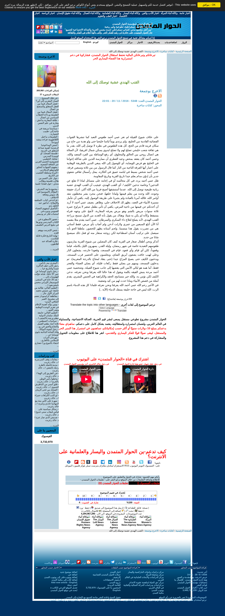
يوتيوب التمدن (158, 590)
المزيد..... (54, 249)
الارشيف (117, 577)
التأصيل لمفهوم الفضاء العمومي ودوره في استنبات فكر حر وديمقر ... (47, 212)
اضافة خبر (72, 574)
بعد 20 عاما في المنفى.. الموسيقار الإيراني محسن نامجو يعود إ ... (46, 282)
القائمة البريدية (114, 585)
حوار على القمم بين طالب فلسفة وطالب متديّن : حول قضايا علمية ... (47, 182)
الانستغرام (119, 465)
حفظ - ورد (84, 508)
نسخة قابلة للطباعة (137, 508)
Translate (122, 310)
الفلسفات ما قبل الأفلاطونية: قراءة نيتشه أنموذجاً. (47, 139)
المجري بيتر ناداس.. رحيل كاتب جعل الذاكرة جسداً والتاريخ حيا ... (47, 266)
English (117, 590)
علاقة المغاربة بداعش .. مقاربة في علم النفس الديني (47, 123)
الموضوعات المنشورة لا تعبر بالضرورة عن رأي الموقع (182, 597)
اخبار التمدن (115, 572)
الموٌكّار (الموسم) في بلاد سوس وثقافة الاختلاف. (48, 194)
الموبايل (69, 465)
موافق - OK (209, 4)
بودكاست (48, 563)
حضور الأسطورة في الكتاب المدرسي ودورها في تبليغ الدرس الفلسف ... (47, 223)
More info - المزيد (85, 7)
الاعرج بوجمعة (151, 51)
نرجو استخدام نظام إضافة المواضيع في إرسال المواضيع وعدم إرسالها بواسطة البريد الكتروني (164, 600)
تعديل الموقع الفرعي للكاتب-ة (63, 587)
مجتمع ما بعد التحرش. (46, 189)
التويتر (141, 465)
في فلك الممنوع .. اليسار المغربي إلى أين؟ (47, 99)
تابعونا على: (157, 464)
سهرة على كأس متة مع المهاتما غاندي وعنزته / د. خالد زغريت (47, 403)
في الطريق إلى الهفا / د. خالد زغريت (47, 374)
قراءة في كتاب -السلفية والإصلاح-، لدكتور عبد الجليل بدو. (46, 203)
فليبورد (76, 465)
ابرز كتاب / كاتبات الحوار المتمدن (192, 587)
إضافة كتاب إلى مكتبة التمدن (64, 580)
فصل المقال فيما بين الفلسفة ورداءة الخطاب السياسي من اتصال (47, 115)
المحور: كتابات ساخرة (149, 105)
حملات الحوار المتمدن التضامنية (107, 574)
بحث (130, 511)
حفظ (140, 511)
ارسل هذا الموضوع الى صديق (108, 508)
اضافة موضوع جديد (68, 572)
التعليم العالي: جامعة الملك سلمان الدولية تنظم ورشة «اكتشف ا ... (47, 315)
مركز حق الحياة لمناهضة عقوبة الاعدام (146, 582)
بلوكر (82, 465)
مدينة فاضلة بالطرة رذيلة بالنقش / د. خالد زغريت (48, 368)
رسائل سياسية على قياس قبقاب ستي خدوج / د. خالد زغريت (46, 412)
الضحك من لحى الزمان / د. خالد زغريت (47, 391)
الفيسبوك (149, 465)
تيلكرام (102, 465)
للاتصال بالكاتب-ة (90, 511)
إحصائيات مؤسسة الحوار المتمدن (192, 582)
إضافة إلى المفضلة (112, 511)
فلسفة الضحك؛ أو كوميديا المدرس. (50, 154)
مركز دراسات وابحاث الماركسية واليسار (146, 572)
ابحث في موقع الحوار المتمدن (64, 590)
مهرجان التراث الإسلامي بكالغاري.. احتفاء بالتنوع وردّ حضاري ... (47, 341)
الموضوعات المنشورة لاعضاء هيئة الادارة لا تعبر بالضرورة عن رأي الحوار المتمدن (85, 600)
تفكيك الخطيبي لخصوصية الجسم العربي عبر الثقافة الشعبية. (47, 161)
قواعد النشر (202, 585)
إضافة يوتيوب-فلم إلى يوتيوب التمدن (60, 577)
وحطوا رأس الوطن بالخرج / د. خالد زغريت (48, 380)
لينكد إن (119, 563)
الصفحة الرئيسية (183, 51)
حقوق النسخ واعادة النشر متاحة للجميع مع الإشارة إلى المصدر (93, 597)
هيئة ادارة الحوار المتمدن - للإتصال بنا (190, 580)
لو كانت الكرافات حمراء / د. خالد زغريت (47, 396)
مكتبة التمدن (158, 593)
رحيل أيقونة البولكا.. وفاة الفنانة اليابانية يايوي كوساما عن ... (47, 332)
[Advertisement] (179, 99)
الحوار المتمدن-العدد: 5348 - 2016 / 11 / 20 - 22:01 (132, 100)
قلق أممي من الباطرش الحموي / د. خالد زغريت (47, 385)
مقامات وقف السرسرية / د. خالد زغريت (47, 360)
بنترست (95, 465)
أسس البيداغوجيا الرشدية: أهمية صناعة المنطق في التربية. (48, 148)
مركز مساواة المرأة (155, 574)
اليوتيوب (134, 465)
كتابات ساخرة (167, 51)
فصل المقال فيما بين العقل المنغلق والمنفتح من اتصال (48, 106)
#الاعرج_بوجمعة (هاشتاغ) (119, 299)
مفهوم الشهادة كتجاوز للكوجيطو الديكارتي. (47, 168)
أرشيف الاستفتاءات (112, 580)
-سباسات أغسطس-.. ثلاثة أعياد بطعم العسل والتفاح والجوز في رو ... (47, 324)
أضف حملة (72, 585)
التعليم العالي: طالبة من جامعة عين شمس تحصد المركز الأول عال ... (46, 290)
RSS (126, 465)
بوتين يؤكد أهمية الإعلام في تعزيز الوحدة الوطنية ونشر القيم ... (47, 307)
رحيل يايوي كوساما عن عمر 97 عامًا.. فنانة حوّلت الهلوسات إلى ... (46, 274)
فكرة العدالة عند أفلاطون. (50, 242)
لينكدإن (110, 465)
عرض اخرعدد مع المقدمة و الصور (192, 577)
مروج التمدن (115, 582)
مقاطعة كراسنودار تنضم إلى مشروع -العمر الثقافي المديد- (46, 299)
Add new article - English (64, 582)
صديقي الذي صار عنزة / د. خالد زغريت (46, 418)
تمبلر (88, 465)
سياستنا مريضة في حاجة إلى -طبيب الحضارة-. (49, 131)
